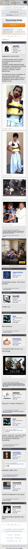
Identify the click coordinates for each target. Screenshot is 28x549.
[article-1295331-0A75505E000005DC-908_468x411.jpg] (15, 212)
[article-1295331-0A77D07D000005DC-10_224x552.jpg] (15, 153)
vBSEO (20, 548)
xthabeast (16, 393)
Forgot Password (17, 534)
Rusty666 (16, 296)
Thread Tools (5, 39)
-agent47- (16, 46)
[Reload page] (3, 8)
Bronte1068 (17, 506)
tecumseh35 (17, 482)
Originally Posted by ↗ (11, 429)
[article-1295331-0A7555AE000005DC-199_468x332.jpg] (15, 187)
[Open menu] (25, 2)
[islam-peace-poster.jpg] (15, 365)
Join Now (13, 25)
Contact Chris (10, 534)
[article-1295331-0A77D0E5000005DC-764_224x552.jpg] (15, 106)
